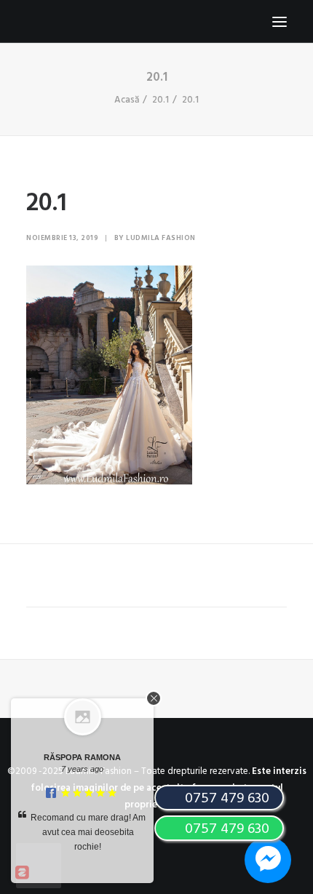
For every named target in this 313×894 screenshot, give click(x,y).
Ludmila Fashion (161, 238)
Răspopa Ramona (82, 757)
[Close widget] (154, 698)
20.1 (160, 100)
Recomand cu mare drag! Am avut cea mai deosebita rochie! (88, 832)
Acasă (126, 100)
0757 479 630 (225, 829)
